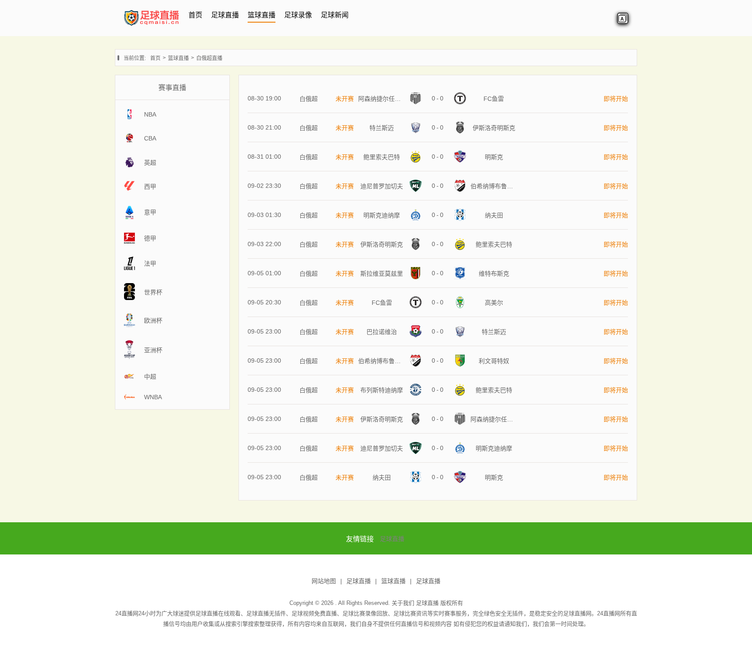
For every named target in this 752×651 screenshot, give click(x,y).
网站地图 (324, 581)
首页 (195, 15)
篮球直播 (261, 15)
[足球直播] (152, 26)
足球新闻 (335, 15)
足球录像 (298, 15)
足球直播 (225, 15)
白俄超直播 (209, 58)
